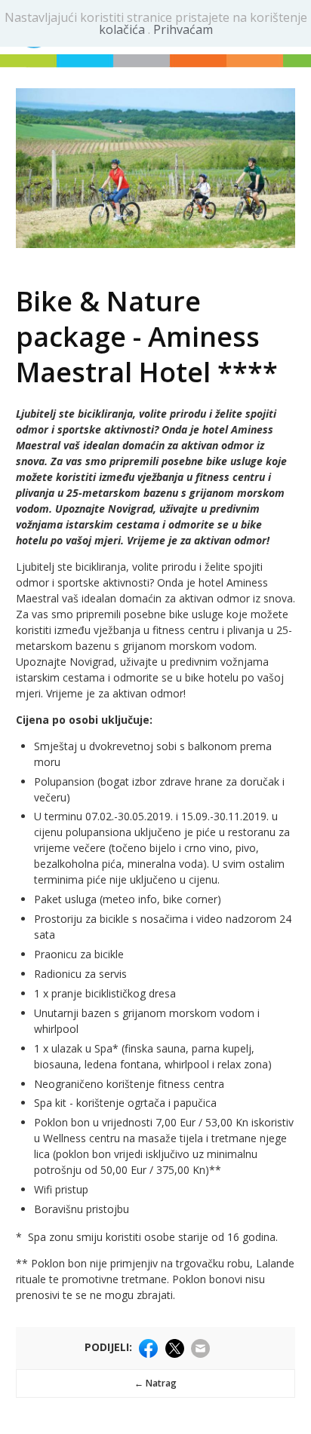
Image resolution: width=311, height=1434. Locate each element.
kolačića (123, 29)
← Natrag (155, 1383)
